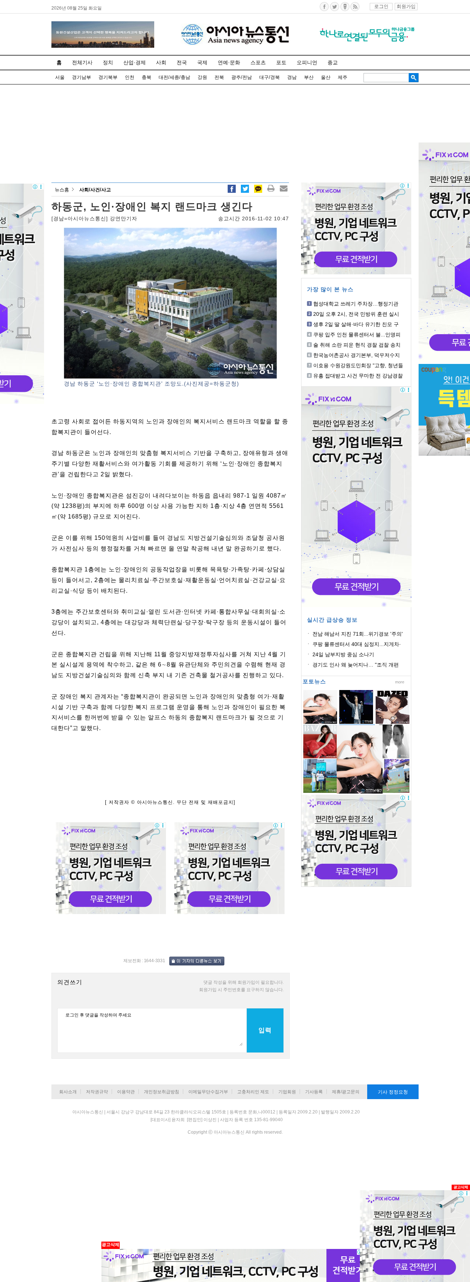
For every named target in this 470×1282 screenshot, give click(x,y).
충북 (146, 77)
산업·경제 (134, 62)
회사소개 (68, 1091)
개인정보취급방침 (161, 1091)
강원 (202, 77)
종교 (333, 62)
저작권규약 (97, 1091)
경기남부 (81, 77)
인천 (129, 77)
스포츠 (258, 62)
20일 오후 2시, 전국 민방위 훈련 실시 (356, 314)
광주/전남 (241, 77)
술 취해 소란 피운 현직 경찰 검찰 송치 (357, 345)
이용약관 (126, 1091)
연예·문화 (229, 62)
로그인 (381, 6)
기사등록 (314, 1091)
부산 (309, 77)
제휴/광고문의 (345, 1091)
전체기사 (82, 62)
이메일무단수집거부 (208, 1091)
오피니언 (307, 62)
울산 (325, 77)
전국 (182, 62)
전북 (219, 77)
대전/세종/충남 (174, 77)
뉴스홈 (62, 189)
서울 (60, 77)
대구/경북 (269, 77)
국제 (202, 62)
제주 (342, 77)
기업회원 (287, 1091)
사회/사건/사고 (95, 189)
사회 (161, 62)
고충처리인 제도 (253, 1091)
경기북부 (108, 77)
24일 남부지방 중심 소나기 (343, 654)
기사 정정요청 (393, 1092)
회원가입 (406, 6)
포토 (281, 62)
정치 (108, 62)
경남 (292, 77)
